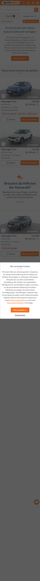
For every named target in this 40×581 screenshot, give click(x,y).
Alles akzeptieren (20, 310)
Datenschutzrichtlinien (15, 303)
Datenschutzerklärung (19, 300)
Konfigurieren (20, 315)
